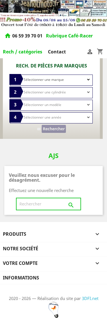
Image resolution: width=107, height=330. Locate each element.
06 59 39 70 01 (28, 36)
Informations (21, 278)
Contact (57, 52)
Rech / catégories (22, 52)
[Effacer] (39, 129)
